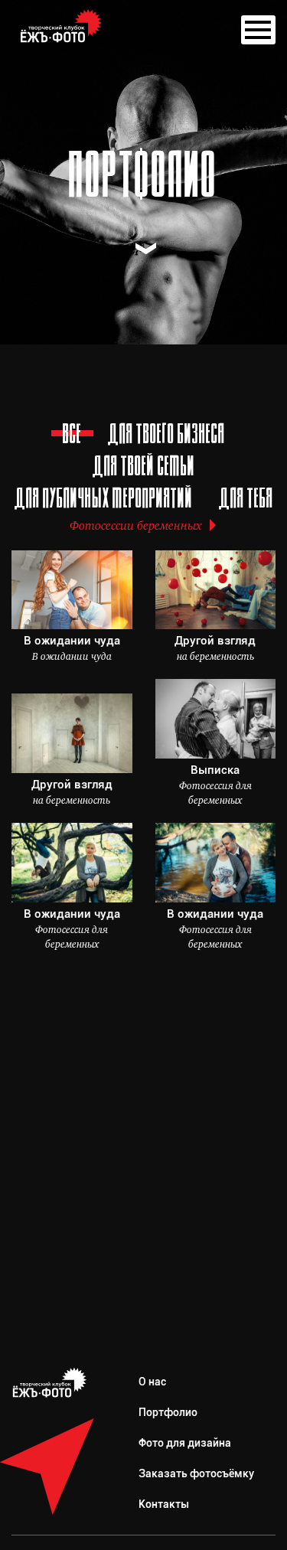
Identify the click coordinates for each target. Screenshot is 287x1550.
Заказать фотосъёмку (196, 1473)
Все (72, 436)
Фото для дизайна (185, 1443)
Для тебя (246, 500)
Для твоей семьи (144, 468)
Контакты (164, 1504)
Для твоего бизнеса (166, 436)
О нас (152, 1381)
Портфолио (168, 1412)
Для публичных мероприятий (104, 500)
